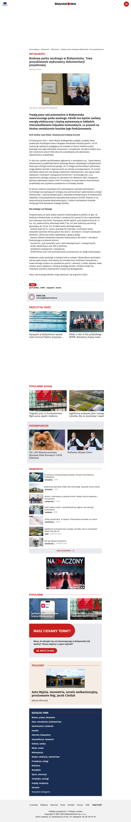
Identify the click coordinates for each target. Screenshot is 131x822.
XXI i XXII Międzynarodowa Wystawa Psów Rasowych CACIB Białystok (45, 455)
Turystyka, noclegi (40, 779)
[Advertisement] (65, 27)
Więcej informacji (40, 700)
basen (58, 288)
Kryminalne (48, 512)
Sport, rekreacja (39, 774)
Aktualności (55, 49)
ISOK (88, 805)
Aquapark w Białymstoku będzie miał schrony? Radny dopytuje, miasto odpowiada (46, 336)
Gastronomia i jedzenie (42, 726)
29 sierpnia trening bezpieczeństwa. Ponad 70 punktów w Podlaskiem (69, 476)
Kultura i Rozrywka (50, 501)
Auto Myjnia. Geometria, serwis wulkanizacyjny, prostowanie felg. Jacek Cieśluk (65, 693)
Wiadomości (45, 49)
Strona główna (34, 49)
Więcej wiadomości (64, 551)
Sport (46, 534)
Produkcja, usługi (40, 761)
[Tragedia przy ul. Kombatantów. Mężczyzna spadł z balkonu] (48, 400)
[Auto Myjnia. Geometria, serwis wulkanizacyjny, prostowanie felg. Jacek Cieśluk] (65, 678)
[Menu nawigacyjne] (126, 4)
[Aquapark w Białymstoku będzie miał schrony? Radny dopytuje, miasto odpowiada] (48, 321)
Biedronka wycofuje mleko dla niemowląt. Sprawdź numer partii (72, 487)
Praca (62, 805)
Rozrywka (36, 770)
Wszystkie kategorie (41, 792)
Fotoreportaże (39, 425)
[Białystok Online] (65, 4)
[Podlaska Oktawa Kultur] (85, 440)
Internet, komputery (41, 735)
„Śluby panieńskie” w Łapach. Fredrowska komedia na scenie (70, 519)
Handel (35, 730)
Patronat (54, 805)
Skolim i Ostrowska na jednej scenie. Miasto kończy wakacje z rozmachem (70, 497)
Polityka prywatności (58, 811)
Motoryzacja (37, 752)
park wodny (34, 288)
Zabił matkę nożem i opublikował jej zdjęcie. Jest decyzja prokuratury (69, 508)
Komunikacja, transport (43, 739)
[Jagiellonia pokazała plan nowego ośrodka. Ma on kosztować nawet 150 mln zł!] (88, 400)
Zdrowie (35, 787)
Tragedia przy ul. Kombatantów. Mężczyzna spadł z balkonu (45, 415)
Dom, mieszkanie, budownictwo (46, 722)
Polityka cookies (75, 811)
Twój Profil (96, 805)
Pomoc (80, 805)
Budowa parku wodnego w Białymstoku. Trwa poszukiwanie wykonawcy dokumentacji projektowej (95, 49)
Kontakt (71, 805)
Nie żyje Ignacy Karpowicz (55, 541)
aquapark (50, 288)
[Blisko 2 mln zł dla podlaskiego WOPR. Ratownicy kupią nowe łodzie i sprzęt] (88, 321)
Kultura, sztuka (39, 744)
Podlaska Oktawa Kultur (80, 452)
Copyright (49, 814)
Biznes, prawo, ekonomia (43, 717)
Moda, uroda (37, 748)
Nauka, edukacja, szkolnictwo (46, 757)
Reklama (36, 765)
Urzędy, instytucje (40, 783)
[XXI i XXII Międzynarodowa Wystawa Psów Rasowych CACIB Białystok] (47, 440)
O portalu (34, 805)
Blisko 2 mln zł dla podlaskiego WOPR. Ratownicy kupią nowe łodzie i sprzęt (85, 336)
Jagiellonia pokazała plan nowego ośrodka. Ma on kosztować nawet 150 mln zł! (87, 415)
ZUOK (42, 288)
